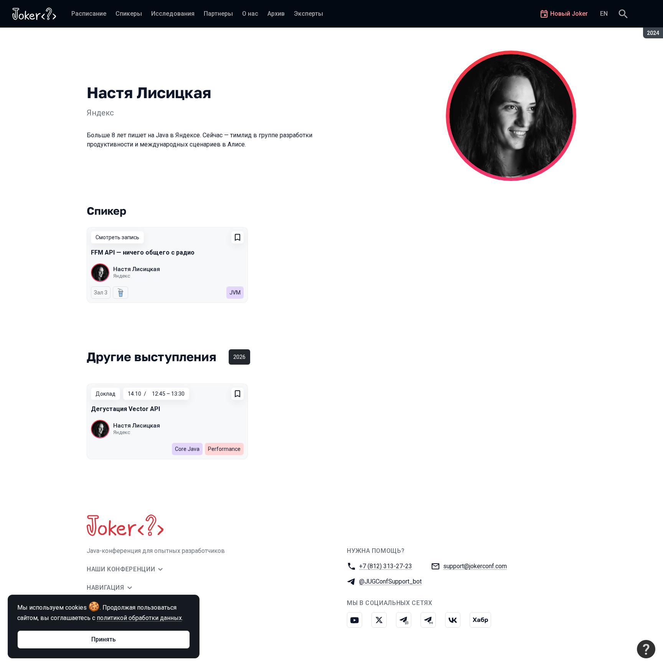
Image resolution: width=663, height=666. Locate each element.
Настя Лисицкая (136, 269)
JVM (235, 292)
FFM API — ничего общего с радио (143, 252)
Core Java (187, 449)
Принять (103, 639)
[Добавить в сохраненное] (237, 237)
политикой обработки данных (139, 618)
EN (604, 13)
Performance (224, 449)
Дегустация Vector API (125, 409)
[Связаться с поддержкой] (646, 649)
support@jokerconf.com (475, 566)
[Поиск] (623, 13)
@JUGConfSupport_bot (390, 581)
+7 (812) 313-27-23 (385, 566)
